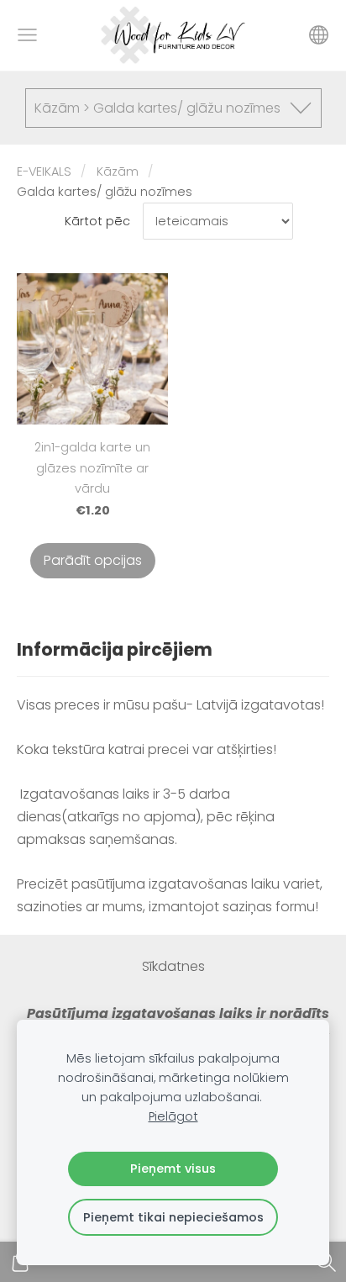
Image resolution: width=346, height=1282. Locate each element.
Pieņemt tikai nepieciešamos (173, 1217)
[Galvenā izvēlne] (27, 35)
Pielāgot (173, 1116)
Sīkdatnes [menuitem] (173, 966)
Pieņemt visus (173, 1168)
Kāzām (118, 171)
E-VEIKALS (44, 171)
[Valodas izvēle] (319, 35)
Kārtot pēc (97, 221)
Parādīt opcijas (93, 560)
